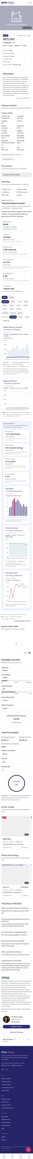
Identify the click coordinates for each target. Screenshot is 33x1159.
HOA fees (4, 758)
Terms (8, 1150)
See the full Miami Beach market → (23, 621)
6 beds (25, 305)
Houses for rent (6, 1099)
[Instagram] (2, 1069)
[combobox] (16, 700)
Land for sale (5, 1090)
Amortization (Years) (7, 697)
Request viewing (16, 1026)
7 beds (5, 309)
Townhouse (6, 320)
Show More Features (8, 159)
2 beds (26, 301)
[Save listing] (27, 818)
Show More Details (16, 722)
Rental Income (5, 766)
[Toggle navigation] (30, 2)
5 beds (18, 305)
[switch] (28, 1039)
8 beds (11, 309)
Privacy (3, 1150)
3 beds (5, 305)
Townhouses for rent (7, 1108)
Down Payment (5, 675)
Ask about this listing (16, 1032)
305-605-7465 (5, 1065)
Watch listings (5, 1125)
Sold (4, 297)
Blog (2, 1128)
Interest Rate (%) (6, 686)
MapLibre (26, 653)
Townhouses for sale (7, 1087)
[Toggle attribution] (30, 653)
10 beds (19, 309)
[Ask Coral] (28, 1149)
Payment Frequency (7, 705)
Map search (4, 1116)
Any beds (5, 301)
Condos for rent (6, 1105)
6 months (5, 313)
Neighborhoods (5, 1119)
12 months (13, 313)
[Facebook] (6, 1069)
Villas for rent (5, 1102)
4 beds (12, 305)
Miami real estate (6, 1078)
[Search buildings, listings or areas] (27, 3)
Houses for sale (6, 1081)
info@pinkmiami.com (16, 1065)
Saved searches (6, 1122)
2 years (20, 313)
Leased (11, 297)
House (27, 317)
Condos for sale (6, 1084)
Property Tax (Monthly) (8, 750)
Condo (20, 317)
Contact (3, 1140)
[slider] (8, 680)
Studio (13, 301)
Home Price (4, 667)
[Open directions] (14, 43)
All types (13, 317)
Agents (3, 1137)
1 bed (19, 301)
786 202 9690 (15, 1022)
